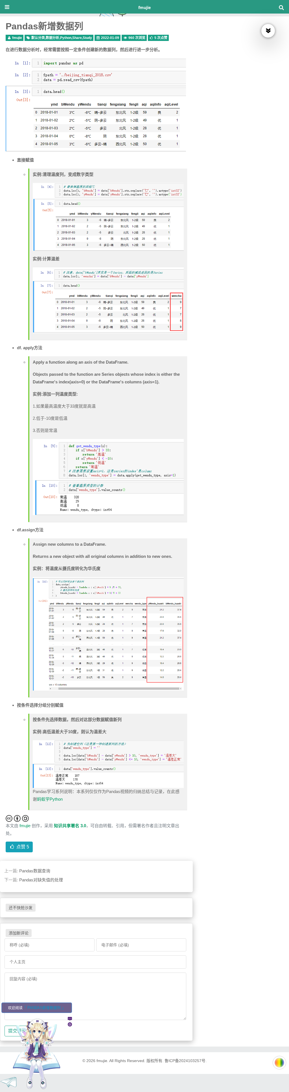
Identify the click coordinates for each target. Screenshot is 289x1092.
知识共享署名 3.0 (70, 825)
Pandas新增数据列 (44, 26)
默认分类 (38, 38)
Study (87, 38)
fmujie (144, 7)
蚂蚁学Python (50, 799)
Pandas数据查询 (34, 870)
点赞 (22, 846)
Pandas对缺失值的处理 (41, 879)
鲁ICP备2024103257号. (186, 1060)
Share (77, 38)
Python (65, 38)
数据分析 (52, 38)
